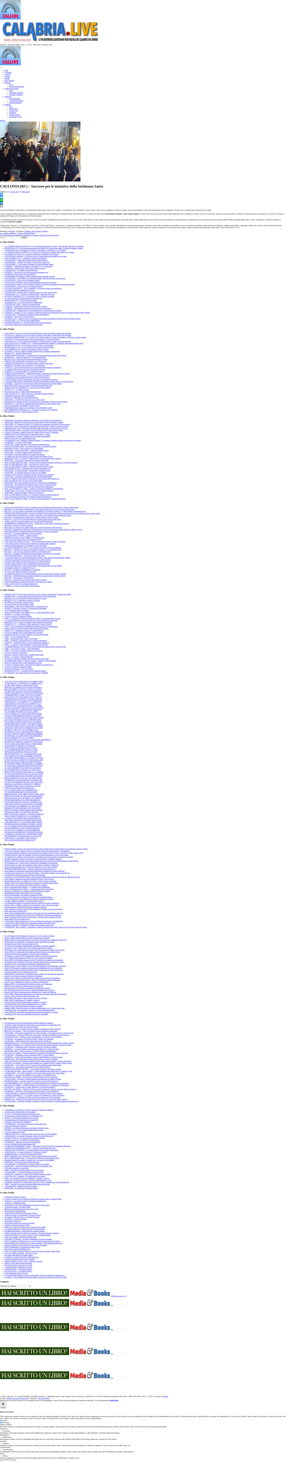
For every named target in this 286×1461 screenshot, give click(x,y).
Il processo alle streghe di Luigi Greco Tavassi (20, 1213)
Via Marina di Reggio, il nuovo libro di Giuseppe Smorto (24, 1231)
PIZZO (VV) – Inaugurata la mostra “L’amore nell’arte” (24, 631)
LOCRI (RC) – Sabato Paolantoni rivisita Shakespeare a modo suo (28, 1041)
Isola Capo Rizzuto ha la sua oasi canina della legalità (23, 481)
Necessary (6, 1423)
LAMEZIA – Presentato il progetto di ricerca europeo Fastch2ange (28, 309)
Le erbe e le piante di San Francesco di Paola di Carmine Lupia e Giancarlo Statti (33, 1199)
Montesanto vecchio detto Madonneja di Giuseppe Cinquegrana (26, 1205)
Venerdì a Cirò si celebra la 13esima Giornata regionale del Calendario (29, 475)
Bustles (165, 1396)
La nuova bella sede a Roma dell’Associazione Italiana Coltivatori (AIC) (30, 923)
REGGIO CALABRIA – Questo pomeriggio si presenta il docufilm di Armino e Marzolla (36, 1053)
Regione (7, 83)
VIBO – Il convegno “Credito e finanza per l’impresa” (23, 651)
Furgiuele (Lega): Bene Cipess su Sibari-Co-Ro (21, 944)
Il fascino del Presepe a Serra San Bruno (18, 669)
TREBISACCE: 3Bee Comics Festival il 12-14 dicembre (24, 365)
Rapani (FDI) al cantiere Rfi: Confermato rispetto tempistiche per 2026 (29, 942)
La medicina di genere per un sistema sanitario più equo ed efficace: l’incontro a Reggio (35, 574)
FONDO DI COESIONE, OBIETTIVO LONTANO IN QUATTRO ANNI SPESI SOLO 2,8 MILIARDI (23, 743)
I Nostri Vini (13, 111)
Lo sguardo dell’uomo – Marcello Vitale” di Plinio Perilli (24, 1229)
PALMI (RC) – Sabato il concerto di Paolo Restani (22, 1142)
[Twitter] (143, 197)
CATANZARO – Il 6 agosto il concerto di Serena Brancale (25, 1124)
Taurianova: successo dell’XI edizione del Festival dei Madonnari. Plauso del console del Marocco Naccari (42, 877)
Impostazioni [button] (104, 1400)
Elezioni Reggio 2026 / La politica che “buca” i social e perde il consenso (30, 881)
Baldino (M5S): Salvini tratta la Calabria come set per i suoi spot (27, 938)
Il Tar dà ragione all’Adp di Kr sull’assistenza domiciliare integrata (27, 497)
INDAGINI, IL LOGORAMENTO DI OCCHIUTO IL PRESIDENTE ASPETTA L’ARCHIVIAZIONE (23, 699)
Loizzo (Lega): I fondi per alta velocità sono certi (21, 996)
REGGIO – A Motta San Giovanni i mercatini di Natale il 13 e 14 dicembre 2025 (33, 550)
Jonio (33, 231)
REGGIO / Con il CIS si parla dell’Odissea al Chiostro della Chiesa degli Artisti (32, 519)
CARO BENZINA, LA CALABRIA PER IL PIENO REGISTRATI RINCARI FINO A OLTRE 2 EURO (23, 823)
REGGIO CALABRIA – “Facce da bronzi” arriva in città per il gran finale (30, 1031)
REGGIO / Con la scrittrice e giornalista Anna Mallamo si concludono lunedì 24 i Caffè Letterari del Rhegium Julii (44, 511)
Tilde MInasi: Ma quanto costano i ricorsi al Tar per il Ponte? (25, 998)
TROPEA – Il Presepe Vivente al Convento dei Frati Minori (25, 608)
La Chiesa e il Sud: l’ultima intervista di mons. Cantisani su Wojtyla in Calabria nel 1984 (35, 1277)
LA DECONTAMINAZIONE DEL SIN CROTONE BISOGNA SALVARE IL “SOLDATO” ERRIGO (23, 783)
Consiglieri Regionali (16, 87)
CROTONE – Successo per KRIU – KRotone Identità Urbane (26, 450)
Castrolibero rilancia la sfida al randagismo (19, 396)
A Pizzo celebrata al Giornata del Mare (18, 616)
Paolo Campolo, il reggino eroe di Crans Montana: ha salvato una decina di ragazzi (33, 909)
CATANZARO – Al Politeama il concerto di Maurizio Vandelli (26, 1164)
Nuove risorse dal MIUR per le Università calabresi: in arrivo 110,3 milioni (30, 867)
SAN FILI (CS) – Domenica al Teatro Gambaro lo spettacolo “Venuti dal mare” (32, 1097)
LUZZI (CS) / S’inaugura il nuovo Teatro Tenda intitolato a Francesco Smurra (32, 339)
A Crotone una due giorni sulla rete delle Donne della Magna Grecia (28, 456)
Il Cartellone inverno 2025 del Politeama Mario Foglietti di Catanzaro (28, 1023)
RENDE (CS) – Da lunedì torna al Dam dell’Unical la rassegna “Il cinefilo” (31, 1059)
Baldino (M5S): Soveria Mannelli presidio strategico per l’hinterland (28, 984)
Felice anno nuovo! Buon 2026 (15, 911)
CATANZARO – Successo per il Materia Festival (22, 280)
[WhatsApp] (143, 200)
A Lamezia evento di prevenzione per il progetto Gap (23, 298)
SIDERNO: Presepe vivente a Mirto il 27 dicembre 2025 (24, 538)
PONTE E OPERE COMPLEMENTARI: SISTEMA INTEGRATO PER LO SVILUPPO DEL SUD (23, 811)
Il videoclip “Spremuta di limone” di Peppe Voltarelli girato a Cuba (28, 1180)
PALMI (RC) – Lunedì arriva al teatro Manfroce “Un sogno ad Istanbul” (30, 1087)
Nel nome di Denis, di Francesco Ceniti (18, 1265)
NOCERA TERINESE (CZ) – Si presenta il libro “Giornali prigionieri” (29, 296)
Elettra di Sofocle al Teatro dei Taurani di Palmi (21, 1027)
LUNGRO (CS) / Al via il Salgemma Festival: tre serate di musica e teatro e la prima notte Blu (37, 341)
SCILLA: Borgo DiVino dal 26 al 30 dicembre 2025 (23, 540)
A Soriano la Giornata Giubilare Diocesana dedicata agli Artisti (26, 659)
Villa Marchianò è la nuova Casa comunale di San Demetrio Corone (28, 408)
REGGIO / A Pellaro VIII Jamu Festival (18, 525)
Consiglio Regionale (16, 101)
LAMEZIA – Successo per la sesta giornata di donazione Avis (26, 272)
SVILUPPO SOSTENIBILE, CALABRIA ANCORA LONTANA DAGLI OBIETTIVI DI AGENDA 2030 (23, 759)
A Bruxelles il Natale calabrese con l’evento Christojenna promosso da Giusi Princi (33, 921)
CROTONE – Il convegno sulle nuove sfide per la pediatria (25, 473)
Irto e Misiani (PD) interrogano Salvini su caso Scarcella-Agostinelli (28, 958)
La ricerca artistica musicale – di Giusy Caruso (20, 1253)
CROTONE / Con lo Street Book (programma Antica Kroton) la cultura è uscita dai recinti (36, 426)
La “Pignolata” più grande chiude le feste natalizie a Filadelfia (26, 673)
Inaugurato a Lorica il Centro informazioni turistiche (22, 392)
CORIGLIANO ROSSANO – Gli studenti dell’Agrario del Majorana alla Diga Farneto (35, 355)
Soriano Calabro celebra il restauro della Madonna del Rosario (26, 629)
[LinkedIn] (143, 203)
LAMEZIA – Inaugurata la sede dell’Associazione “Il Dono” (25, 306)
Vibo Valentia (9, 81)
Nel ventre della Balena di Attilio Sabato (18, 1255)
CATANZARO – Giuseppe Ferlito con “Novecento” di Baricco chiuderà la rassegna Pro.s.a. (37, 1035)
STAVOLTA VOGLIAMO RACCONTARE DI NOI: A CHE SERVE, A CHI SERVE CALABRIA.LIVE (23, 682)
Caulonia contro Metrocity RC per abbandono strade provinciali (26, 564)
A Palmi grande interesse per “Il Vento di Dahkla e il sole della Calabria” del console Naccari (37, 873)
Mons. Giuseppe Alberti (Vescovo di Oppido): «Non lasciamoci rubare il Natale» (32, 917)
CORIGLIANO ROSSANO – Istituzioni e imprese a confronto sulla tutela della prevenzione (37, 373)
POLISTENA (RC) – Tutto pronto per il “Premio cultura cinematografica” (30, 1051)
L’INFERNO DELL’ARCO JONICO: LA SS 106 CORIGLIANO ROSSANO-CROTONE (22, 787)
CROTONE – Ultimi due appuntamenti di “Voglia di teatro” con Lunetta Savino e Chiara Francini (39, 1033)
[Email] (143, 205)
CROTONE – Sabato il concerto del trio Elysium (21, 1162)
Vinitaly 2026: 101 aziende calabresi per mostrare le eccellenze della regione (31, 883)
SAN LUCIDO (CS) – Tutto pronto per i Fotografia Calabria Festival (28, 394)
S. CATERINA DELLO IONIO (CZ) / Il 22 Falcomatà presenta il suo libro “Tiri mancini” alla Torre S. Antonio (43, 246)
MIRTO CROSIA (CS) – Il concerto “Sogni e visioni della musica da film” (30, 1156)
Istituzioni (7, 97)
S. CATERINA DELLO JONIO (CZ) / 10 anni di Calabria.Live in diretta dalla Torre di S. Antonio (39, 252)
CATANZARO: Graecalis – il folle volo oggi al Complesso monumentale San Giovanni (35, 256)
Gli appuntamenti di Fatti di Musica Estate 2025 (21, 1120)
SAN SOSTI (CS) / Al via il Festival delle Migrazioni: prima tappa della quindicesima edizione (37, 333)
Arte (10, 107)
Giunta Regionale (15, 103)
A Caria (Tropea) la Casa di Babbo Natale (19, 604)
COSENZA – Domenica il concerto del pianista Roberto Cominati (27, 1174)
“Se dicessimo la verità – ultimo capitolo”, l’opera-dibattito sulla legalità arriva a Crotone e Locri (38, 1071)
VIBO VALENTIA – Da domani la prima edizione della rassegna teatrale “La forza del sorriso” (38, 1061)
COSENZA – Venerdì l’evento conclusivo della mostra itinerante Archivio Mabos (33, 384)
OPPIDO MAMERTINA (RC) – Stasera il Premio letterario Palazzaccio (29, 869)
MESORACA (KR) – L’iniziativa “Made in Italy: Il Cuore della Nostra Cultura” (32, 458)
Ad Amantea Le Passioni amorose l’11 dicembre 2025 (23, 1116)
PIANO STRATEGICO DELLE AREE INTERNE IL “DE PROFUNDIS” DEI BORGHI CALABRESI (23, 763)
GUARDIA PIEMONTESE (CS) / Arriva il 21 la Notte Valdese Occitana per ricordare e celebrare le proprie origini (45, 337)
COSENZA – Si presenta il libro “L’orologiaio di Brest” (24, 371)
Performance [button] (4, 1435)
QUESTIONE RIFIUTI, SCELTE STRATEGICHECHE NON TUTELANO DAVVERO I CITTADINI (23, 803)
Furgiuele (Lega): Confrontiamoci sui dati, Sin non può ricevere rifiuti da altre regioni (34, 950)
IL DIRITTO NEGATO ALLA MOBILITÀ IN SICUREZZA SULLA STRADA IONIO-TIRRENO (23, 731)
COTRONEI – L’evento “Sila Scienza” (18, 442)
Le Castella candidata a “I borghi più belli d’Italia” (17, 233)
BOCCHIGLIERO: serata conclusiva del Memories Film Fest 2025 (28, 386)
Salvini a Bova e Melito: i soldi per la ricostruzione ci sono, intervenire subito (31, 905)
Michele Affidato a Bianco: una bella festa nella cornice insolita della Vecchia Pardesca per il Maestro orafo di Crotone (46, 849)
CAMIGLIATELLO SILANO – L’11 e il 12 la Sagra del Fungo (27, 375)
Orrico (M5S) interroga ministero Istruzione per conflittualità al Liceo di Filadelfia (33, 968)
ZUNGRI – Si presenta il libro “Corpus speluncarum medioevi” (26, 643)
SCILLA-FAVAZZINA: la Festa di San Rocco (21, 584)
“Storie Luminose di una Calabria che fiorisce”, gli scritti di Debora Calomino (31, 1233)
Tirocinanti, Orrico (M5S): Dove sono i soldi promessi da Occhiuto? (28, 948)
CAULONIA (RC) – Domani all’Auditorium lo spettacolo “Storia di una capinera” (33, 1093)
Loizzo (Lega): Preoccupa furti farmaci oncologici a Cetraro (25, 1002)
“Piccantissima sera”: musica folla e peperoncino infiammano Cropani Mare (31, 863)
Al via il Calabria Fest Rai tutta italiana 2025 (20, 1144)
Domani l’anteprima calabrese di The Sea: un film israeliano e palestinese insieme (33, 859)
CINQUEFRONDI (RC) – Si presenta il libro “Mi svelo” (24, 556)
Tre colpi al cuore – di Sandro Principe (18, 1271)
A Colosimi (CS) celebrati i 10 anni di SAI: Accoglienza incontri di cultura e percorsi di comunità (38, 857)
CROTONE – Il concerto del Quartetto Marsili (20, 1188)
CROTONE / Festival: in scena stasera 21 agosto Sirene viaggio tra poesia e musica (33, 422)
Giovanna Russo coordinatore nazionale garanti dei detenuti (25, 907)
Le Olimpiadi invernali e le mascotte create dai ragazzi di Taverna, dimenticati (31, 903)
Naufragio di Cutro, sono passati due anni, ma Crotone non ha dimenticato (30, 483)
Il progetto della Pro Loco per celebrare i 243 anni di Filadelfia (26, 635)
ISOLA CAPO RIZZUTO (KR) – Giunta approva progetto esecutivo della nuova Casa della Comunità (40, 462)
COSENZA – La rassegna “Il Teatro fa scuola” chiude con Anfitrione (28, 1039)
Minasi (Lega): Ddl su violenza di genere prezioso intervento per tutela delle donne (33, 970)
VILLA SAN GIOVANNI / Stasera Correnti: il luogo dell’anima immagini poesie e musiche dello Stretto (41, 507)
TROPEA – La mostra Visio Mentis (17, 614)
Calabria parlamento (11, 89)
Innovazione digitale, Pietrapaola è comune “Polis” (22, 406)
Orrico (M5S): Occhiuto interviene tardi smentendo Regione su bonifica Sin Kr (32, 952)
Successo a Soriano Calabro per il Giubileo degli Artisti (23, 655)
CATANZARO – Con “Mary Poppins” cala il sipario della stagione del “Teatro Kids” (34, 1073)
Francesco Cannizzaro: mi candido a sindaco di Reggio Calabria (27, 891)
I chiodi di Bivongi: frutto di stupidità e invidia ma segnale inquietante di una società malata (36, 855)
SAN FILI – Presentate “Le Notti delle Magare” (21, 398)
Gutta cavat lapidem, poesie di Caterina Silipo (20, 1237)
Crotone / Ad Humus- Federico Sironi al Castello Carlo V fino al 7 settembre (31, 432)
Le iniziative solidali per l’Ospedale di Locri (19, 568)
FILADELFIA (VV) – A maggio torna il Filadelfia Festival (25, 671)
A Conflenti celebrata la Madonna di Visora (19, 290)
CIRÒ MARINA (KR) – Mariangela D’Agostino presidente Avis (27, 469)
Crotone (7, 76)
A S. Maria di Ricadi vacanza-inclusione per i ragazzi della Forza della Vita (30, 620)
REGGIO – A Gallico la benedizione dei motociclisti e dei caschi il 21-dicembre (32, 554)
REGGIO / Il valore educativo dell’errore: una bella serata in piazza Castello (31, 517)
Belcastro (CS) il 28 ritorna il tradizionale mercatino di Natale (26, 359)
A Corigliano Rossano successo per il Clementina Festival (24, 369)
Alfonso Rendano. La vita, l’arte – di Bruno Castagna (23, 1261)
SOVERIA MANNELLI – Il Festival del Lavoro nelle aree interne (28, 323)
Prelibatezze (13, 109)
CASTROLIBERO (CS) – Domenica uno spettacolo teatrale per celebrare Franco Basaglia (36, 1083)
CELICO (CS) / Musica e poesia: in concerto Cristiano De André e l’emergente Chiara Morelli (37, 335)
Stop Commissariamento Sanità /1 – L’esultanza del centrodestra (27, 887)
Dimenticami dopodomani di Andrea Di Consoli (21, 1209)
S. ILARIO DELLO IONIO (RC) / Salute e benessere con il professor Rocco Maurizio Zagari (37, 515)
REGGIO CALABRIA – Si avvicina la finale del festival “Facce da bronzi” (31, 1077)
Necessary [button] (3, 1420)
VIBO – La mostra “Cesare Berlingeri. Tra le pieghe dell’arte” (26, 645)
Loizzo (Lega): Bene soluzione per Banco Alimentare (23, 976)
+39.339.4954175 (43, 1398)
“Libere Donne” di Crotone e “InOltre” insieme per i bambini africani (28, 491)
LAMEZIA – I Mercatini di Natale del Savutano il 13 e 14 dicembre (28, 266)
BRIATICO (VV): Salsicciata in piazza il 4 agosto (22, 600)
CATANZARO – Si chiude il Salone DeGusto (20, 270)
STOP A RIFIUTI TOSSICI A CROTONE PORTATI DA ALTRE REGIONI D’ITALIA (20, 747)
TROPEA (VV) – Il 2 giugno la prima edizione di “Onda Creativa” (28, 624)
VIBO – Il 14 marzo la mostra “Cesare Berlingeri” (22, 649)
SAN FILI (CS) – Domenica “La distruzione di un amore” (25, 1176)
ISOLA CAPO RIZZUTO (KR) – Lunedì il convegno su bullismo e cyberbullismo (33, 489)
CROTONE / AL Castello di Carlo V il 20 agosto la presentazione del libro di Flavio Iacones (37, 424)
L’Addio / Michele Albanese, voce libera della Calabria (23, 901)
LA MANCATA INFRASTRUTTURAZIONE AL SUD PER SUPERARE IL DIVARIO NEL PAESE (23, 819)
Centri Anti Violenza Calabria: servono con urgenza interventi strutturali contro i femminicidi (37, 851)
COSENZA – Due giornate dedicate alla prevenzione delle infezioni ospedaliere (32, 367)
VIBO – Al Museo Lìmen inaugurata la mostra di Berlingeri (25, 641)
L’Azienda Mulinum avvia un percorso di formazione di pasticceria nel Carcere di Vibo (35, 647)
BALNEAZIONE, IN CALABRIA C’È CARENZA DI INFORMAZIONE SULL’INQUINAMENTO (23, 799)
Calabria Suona (14, 115)
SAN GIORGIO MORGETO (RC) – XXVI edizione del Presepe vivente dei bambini (34, 542)
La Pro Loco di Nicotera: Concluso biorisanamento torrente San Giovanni (30, 282)
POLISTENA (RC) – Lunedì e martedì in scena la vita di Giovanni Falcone (31, 1081)
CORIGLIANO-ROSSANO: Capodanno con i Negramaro (25, 361)
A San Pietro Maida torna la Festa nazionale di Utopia (23, 325)
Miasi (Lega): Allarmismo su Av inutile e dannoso (21, 1000)
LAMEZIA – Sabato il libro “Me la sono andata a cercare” (25, 268)
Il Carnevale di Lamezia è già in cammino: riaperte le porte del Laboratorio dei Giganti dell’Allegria (39, 284)
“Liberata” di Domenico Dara (14, 1203)
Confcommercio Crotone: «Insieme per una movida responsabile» (27, 436)
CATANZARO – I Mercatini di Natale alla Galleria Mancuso (26, 260)
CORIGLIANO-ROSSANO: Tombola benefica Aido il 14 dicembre (28, 363)
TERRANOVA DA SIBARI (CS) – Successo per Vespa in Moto (27, 388)
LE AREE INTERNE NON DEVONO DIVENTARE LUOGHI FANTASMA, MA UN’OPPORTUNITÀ (24, 719)
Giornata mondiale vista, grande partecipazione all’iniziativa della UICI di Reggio (33, 566)
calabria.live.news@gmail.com (17, 1398)
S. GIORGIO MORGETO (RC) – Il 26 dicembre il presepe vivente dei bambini (32, 548)
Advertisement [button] (5, 1447)
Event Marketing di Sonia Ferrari (16, 1273)
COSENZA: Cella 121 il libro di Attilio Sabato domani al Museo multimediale (32, 351)
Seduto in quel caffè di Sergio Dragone (18, 1263)
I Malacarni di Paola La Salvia (15, 1197)
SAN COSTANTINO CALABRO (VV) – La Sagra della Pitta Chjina (29, 612)
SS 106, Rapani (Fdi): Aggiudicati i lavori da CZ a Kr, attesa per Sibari (29, 936)
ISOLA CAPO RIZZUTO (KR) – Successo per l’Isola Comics (26, 464)
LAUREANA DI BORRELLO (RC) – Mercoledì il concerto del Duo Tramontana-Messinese (37, 1146)
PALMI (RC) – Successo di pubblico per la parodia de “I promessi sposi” (30, 1075)
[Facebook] (143, 194)
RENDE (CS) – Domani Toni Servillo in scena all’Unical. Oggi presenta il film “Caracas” (36, 1099)
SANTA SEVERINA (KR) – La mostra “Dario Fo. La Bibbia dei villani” (30, 446)
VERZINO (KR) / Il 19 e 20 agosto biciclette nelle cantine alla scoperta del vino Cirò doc (36, 428)
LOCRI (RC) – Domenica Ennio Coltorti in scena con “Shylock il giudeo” (30, 1047)
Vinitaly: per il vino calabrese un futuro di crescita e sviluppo (25, 885)
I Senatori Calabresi (16, 95)
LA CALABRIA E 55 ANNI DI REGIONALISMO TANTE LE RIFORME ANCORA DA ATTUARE (23, 715)
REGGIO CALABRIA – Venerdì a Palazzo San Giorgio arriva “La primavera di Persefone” (37, 1085)
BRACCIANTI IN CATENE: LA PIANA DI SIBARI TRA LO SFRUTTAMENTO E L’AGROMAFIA (23, 815)
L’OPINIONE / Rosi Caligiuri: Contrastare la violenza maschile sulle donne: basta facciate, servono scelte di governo (45, 927)
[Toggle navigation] (1, 67)
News (11, 85)
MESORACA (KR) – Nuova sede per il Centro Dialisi (23, 448)
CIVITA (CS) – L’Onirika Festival (16, 390)
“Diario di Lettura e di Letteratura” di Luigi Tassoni (22, 1215)
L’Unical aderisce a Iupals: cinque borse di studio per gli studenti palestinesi (31, 380)
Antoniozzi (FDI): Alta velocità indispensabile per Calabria (25, 1004)
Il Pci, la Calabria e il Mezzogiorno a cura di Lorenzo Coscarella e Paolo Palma (32, 1241)
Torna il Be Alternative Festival (15, 1126)
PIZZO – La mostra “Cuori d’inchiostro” (18, 657)
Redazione (26, 192)
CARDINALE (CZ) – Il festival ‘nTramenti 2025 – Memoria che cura (29, 294)
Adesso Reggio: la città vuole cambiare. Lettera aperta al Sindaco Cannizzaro (31, 865)
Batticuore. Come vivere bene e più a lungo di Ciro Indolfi (25, 1227)
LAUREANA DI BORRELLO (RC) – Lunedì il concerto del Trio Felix (30, 1148)
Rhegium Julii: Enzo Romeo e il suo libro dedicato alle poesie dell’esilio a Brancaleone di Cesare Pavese (41, 861)
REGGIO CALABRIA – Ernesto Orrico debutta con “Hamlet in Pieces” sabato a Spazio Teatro (38, 1063)
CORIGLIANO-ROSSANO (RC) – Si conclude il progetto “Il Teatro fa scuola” (32, 1069)
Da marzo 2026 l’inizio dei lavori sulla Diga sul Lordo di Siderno (27, 562)
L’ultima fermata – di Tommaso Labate (18, 1269)
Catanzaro (8, 72)
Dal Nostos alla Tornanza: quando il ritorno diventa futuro (24, 875)
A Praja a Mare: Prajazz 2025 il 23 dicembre (20, 1112)
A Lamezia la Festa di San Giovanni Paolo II (20, 274)
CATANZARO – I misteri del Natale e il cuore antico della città (26, 262)
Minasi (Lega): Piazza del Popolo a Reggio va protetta (23, 1006)
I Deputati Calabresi (16, 93)
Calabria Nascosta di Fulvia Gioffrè (16, 1225)
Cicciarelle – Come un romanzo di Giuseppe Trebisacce (15, 1220)
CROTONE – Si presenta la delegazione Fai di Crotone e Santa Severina (30, 485)
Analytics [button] (3, 1441)
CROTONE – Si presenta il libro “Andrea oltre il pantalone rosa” (27, 471)
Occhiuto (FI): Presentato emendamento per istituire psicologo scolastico (29, 946)
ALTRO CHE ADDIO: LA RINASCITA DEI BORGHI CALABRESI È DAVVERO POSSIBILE (23, 686)
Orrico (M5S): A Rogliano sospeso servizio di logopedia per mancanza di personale (33, 960)
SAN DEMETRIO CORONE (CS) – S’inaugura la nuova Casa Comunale (30, 410)
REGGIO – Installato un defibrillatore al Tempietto (22, 570)
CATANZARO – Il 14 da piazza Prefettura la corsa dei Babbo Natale (28, 264)
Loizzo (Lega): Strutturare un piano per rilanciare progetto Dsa (26, 982)
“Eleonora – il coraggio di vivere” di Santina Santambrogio (25, 1201)
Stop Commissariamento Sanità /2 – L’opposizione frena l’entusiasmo (28, 889)
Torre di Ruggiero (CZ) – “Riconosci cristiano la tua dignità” (25, 258)
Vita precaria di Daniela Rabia (15, 1211)
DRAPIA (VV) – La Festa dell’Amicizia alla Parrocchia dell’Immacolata (30, 596)
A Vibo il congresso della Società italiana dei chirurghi (23, 633)
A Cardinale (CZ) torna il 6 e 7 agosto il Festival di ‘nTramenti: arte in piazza (31, 254)
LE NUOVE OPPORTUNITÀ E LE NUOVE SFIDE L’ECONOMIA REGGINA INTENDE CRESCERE (23, 775)
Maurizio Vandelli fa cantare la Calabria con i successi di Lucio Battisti (29, 1160)
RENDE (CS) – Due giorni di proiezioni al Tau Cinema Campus (27, 1067)
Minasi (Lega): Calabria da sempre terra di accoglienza (23, 986)
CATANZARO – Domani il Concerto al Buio (20, 1186)
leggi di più (114, 1400)
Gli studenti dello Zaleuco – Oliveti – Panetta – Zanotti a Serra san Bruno (30, 661)
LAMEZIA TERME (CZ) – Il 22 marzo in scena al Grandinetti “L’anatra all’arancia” (34, 1095)
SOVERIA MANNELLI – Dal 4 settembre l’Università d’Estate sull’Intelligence (33, 288)
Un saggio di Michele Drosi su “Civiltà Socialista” (22, 1217)
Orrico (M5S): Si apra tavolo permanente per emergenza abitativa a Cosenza (31, 1012)
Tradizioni (12, 113)
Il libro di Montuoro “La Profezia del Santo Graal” (22, 1247)
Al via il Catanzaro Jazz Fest (14, 1132)
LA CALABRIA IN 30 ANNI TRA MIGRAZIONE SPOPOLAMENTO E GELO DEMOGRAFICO (23, 827)
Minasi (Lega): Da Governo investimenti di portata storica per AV (27, 988)
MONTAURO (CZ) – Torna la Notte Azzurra (20, 300)
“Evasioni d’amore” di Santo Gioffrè (17, 1207)
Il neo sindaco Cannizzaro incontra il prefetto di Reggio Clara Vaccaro (29, 879)
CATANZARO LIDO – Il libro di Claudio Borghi (22, 304)
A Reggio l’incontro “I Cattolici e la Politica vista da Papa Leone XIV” (29, 925)
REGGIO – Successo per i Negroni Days (19, 578)
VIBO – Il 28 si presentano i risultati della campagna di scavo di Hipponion (31, 626)
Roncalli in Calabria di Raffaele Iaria (17, 1249)
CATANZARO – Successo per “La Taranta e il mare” (23, 286)
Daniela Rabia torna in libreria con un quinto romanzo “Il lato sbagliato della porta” (33, 1243)
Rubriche (7, 105)
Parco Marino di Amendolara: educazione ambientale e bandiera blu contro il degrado (34, 871)
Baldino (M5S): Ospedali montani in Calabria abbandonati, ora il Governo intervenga (34, 1008)
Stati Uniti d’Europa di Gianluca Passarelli (19, 1223)
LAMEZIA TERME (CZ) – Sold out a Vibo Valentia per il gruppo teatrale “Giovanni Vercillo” (38, 1045)
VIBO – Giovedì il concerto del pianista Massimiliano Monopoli (27, 1184)
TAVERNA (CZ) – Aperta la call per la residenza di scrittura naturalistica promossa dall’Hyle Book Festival (42, 319)
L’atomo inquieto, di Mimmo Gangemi (18, 1267)
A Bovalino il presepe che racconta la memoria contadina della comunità (29, 544)
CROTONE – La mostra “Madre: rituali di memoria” (23, 452)
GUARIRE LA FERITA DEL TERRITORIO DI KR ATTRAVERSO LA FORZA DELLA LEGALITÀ (23, 835)
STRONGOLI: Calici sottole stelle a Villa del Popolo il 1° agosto (27, 434)
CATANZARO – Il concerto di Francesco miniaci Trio (23, 1172)
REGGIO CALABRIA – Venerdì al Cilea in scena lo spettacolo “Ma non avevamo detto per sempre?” (40, 1089)
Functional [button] (3, 1429)
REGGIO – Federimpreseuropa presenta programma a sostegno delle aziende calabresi (34, 576)
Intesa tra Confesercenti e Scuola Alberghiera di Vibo (23, 663)
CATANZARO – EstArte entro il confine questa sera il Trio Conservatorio (30, 292)
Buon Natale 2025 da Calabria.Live (17, 919)
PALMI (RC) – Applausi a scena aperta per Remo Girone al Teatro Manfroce (31, 1091)
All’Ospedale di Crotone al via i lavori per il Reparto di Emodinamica (28, 487)
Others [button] (2, 1454)
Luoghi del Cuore (15, 117)
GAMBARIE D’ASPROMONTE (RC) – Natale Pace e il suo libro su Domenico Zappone (36, 523)
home (6, 70)
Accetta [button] (97, 1400)
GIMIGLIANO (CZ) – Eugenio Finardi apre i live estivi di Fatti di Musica (30, 1134)
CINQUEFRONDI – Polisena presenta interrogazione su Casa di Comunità (31, 531)
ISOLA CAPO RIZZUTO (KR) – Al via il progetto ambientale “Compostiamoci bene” (35, 499)
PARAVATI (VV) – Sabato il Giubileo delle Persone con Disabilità (28, 622)
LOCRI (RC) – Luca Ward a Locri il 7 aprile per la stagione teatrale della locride (32, 1065)
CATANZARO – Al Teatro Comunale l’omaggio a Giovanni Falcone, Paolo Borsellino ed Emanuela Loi (41, 1101)
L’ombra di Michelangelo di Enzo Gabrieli (19, 1259)
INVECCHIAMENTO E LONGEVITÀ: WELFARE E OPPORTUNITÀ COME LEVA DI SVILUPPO (23, 695)
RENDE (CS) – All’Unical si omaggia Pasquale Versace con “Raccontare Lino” (32, 404)
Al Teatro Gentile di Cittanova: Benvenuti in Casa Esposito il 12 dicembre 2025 (32, 1025)
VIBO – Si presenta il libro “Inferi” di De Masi (21, 639)
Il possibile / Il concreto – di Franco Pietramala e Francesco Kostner (28, 1239)
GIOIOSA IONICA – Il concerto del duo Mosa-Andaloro (24, 1138)
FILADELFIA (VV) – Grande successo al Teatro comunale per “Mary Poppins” (32, 1029)
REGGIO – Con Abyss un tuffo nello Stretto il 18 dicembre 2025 (27, 552)
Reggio (7, 78)
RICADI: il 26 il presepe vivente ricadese (19, 602)
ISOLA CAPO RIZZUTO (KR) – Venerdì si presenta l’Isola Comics (28, 466)
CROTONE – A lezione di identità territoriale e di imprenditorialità (28, 477)
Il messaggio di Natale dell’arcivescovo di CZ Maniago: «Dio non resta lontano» (32, 915)
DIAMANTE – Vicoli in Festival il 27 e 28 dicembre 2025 (25, 357)
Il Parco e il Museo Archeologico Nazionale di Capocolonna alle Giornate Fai (31, 479)
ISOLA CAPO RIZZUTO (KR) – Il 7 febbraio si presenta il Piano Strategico (31, 495)
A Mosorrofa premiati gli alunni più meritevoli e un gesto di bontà (27, 560)
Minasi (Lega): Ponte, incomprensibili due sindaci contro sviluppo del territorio (32, 978)
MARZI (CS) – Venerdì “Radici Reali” (18, 353)
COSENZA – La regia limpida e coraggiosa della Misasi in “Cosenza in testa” (31, 1049)
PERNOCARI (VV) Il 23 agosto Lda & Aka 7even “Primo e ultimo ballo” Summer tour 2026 (37, 594)
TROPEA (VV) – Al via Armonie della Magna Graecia (23, 1130)
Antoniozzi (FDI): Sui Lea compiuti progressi (20, 972)
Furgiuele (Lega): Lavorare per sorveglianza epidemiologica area (27, 964)
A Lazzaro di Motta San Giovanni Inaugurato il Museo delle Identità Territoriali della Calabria (37, 558)
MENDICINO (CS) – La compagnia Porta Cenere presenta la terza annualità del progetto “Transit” (39, 1043)
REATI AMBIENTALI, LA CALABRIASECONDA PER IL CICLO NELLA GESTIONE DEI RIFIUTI (27, 739)
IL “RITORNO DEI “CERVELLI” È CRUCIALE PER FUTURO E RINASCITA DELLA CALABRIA (23, 771)
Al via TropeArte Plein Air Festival (16, 610)
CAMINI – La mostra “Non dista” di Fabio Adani (22, 586)
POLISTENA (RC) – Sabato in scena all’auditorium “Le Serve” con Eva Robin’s (33, 1037)
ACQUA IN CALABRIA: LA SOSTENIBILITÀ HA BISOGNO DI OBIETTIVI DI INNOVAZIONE (23, 831)
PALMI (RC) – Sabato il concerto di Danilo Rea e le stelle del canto (28, 1166)
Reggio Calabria (41, 231)
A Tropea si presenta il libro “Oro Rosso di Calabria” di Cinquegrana (28, 665)
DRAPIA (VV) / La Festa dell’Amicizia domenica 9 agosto (25, 598)
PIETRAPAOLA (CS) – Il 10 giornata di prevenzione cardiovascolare (29, 347)
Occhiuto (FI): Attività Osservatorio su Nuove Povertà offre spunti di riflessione (32, 980)
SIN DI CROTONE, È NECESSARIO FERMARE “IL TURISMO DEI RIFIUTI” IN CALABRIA (23, 711)
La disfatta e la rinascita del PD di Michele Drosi (21, 1257)
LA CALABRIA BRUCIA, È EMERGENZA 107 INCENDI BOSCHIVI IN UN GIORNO (21, 791)
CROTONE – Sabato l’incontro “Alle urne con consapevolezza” (27, 444)
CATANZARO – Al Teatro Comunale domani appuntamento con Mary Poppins (32, 1079)
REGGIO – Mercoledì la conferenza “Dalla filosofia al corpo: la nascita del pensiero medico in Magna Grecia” (43, 529)
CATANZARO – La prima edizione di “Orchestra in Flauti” (25, 1152)
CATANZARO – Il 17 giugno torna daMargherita (22, 321)
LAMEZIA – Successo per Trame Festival (19, 317)
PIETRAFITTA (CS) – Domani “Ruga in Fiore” (21, 412)
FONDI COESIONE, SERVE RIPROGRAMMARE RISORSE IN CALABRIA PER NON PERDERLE (23, 735)
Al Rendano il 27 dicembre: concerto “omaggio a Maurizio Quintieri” (28, 1110)
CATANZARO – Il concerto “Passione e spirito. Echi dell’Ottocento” (29, 1136)
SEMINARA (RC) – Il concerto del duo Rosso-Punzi (23, 1154)
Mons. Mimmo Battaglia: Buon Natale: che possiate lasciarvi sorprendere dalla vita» (34, 913)
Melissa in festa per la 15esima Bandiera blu (19, 438)
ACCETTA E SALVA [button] (8, 1460)
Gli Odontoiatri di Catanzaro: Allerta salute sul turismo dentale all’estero (29, 276)
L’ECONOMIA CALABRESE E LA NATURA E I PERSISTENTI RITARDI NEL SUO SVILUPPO (23, 807)
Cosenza (7, 74)
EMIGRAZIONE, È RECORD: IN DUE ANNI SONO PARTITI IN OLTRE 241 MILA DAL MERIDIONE (24, 795)
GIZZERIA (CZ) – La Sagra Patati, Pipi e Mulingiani (23, 302)
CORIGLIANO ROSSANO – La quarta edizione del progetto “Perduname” (31, 1150)
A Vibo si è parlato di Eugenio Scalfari (18, 667)
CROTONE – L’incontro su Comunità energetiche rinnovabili (26, 460)
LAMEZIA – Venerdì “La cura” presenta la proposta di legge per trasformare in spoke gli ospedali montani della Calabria (47, 313)
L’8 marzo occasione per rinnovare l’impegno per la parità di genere (28, 897)
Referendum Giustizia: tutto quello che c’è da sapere (22, 893)
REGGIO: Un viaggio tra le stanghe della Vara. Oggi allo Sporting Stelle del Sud (33, 527)
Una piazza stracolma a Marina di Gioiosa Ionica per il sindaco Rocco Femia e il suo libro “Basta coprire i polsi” (44, 853)
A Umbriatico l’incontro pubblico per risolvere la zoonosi (24, 454)
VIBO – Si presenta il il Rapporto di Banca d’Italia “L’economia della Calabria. (32, 618)
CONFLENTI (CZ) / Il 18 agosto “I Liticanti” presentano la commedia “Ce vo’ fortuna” (35, 250)
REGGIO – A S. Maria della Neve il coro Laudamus (23, 533)
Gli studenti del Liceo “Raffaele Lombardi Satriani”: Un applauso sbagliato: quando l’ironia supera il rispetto (42, 440)
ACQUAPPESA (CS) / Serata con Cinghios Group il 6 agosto (26, 349)
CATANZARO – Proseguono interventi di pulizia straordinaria (26, 315)
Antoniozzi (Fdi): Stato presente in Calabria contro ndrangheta (26, 954)
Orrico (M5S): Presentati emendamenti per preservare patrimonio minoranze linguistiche (35, 994)
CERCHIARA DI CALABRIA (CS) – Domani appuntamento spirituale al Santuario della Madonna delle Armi (43, 343)
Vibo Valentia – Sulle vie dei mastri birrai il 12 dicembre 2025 (26, 606)
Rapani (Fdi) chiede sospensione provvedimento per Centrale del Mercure (30, 992)
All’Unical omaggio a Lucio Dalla (16, 1168)
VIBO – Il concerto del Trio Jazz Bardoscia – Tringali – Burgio (26, 1178)
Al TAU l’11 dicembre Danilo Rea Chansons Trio (22, 1114)
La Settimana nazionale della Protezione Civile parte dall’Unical (26, 378)
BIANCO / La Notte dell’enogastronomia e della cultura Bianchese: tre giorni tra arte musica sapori (39, 509)
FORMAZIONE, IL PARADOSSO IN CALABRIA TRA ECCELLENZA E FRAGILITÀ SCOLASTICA (24, 707)
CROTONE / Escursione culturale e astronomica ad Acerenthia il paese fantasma (32, 420)
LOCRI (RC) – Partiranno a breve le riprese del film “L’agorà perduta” (29, 1055)
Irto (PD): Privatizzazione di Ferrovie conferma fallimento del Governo (29, 990)
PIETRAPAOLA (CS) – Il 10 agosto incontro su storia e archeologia (28, 345)
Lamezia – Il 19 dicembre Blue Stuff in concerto (21, 1118)
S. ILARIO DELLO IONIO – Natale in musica (21, 536)
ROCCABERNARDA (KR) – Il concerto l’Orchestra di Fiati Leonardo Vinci (31, 1158)
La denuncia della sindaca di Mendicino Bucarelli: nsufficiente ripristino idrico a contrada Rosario (38, 382)
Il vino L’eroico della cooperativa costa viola (20, 572)
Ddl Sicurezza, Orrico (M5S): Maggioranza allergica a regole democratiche (30, 956)
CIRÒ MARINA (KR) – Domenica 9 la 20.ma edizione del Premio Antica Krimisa (33, 430)
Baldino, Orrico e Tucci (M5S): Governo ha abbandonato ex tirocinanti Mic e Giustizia (35, 966)
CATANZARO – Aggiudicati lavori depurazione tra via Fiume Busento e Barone (33, 311)
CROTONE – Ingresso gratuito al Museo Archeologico (24, 493)
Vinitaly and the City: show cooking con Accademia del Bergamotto (28, 521)
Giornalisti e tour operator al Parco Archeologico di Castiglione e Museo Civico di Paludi (35, 402)
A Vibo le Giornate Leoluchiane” (16, 653)
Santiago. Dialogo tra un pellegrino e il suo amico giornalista (25, 1245)
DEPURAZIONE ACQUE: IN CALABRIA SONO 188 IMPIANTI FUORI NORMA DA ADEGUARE (23, 779)
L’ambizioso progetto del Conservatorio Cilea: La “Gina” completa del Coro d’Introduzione (36, 1182)
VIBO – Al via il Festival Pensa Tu (16, 637)
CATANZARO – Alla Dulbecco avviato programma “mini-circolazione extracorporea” (35, 278)
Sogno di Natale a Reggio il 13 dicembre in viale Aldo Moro (25, 546)
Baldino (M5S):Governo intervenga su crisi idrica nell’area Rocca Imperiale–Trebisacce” (35, 940)
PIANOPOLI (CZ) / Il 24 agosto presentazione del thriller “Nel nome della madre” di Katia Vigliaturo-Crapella (43, 248)
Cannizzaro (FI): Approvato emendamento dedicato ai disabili (26, 1014)
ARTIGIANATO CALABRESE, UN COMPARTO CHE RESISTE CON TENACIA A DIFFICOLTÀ (23, 703)
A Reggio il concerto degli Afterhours (17, 1122)
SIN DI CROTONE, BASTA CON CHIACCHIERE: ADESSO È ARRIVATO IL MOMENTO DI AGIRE (23, 727)
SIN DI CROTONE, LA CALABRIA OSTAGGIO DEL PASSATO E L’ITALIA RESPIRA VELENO (23, 755)
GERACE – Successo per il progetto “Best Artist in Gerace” (25, 580)
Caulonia (27, 231)
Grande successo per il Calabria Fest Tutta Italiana (22, 1140)
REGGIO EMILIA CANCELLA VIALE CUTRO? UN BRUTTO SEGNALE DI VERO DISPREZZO (23, 690)
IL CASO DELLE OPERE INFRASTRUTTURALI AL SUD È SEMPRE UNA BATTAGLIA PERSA (23, 767)
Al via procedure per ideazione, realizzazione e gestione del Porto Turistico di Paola (29, 235)
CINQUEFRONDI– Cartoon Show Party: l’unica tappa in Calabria (28, 582)
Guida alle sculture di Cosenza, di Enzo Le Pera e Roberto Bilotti (27, 1235)
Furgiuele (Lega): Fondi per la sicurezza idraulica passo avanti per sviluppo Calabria (34, 962)
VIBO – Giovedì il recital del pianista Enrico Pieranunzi (24, 1170)
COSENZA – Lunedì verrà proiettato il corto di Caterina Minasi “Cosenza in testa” (33, 1057)
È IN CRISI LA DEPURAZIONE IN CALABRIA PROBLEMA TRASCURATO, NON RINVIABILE (23, 723)
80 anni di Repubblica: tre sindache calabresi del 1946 (23, 895)
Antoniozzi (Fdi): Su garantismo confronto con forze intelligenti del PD (29, 1010)
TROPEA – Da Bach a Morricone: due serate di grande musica (26, 1128)
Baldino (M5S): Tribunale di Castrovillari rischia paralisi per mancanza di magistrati (33, 974)
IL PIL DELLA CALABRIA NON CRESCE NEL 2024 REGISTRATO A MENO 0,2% (20, 839)
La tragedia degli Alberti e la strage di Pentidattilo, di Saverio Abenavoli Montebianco (34, 1275)
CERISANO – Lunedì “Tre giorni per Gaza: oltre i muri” (24, 400)
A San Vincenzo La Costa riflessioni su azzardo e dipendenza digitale (28, 899)
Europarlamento (14, 99)
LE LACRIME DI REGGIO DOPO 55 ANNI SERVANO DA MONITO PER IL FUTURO (21, 751)
